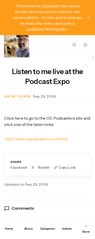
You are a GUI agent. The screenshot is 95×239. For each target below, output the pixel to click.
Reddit (43, 167)
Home (9, 228)
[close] (89, 18)
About (28, 228)
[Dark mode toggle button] (85, 44)
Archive (67, 228)
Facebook (18, 167)
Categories (47, 228)
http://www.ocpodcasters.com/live (36, 138)
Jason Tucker (17, 96)
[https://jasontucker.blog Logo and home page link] (16, 44)
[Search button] (74, 44)
